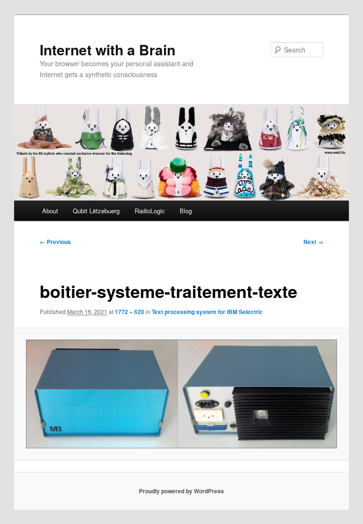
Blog (186, 210)
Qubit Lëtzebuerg (96, 210)
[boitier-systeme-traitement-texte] (181, 394)
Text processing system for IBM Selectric (207, 311)
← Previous (55, 241)
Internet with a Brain (107, 49)
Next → (313, 241)
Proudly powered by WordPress (181, 491)
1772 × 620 (129, 311)
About (50, 210)
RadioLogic (150, 210)
